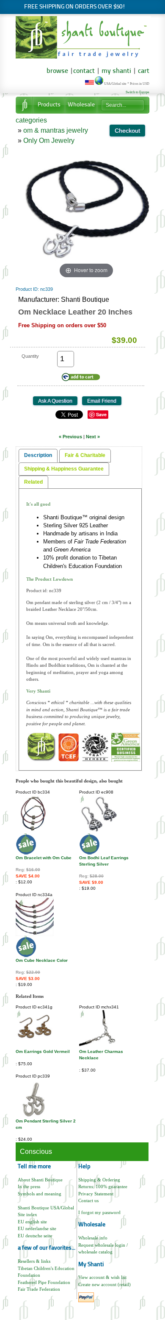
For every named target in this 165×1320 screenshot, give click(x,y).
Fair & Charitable (85, 455)
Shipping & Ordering (99, 1179)
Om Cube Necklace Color (42, 960)
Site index (27, 1214)
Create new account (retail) (104, 1284)
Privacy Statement (95, 1193)
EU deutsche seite (35, 1235)
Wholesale (81, 105)
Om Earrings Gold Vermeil (43, 1051)
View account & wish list (102, 1277)
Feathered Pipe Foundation (44, 1282)
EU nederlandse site (37, 1228)
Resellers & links (34, 1261)
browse (57, 71)
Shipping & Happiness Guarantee (64, 468)
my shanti (115, 71)
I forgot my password (99, 1212)
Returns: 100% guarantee (102, 1186)
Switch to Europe (137, 92)
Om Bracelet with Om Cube (44, 857)
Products (49, 105)
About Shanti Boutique (40, 1179)
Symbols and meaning (39, 1193)
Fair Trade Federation (39, 1289)
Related (33, 482)
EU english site (32, 1221)
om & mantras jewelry (55, 130)
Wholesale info (92, 1237)
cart (143, 71)
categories (31, 120)
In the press (29, 1186)
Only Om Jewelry (48, 140)
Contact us (88, 1200)
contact (84, 71)
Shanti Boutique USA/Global (46, 1207)
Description (38, 455)
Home (24, 105)
